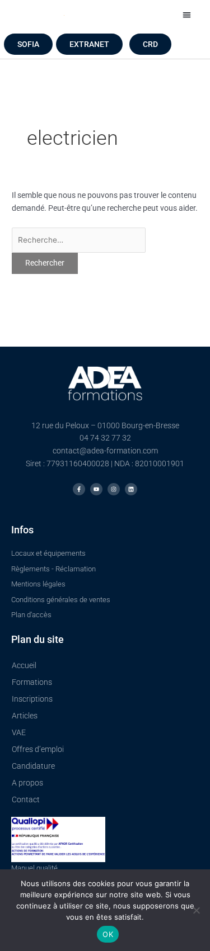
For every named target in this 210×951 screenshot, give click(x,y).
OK (107, 934)
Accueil (24, 665)
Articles (25, 715)
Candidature (33, 765)
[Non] (196, 910)
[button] (186, 14)
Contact (26, 799)
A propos (27, 782)
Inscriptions (32, 698)
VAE (19, 732)
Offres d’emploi (38, 749)
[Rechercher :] (79, 239)
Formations (32, 682)
